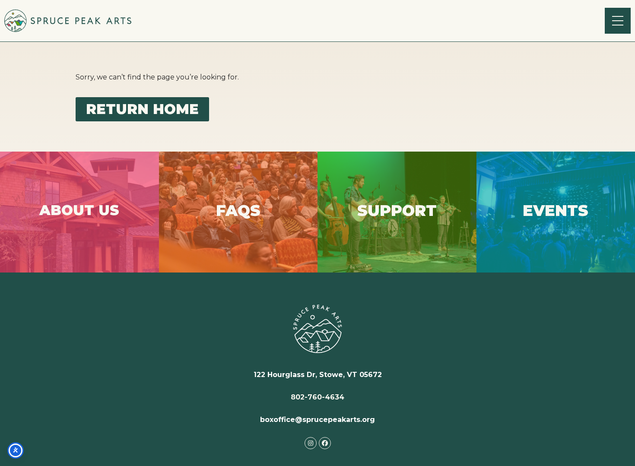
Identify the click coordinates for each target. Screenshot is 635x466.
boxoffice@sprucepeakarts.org (317, 419)
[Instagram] (311, 443)
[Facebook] (325, 443)
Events (556, 223)
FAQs (238, 226)
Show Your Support (397, 225)
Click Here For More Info (79, 230)
